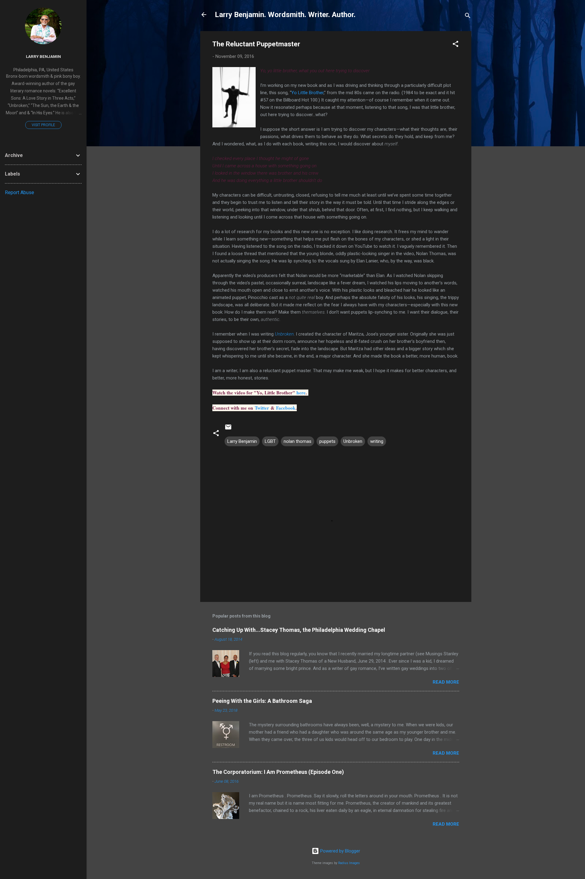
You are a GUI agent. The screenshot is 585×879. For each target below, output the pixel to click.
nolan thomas (297, 441)
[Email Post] (228, 429)
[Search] (467, 16)
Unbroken (284, 334)
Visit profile (43, 125)
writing (376, 441)
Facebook (286, 407)
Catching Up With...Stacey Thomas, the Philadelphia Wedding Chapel (298, 630)
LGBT (270, 441)
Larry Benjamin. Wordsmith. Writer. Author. (285, 14)
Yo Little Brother (307, 92)
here (301, 392)
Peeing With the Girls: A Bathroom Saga (262, 701)
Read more (446, 682)
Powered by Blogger (339, 851)
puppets (327, 441)
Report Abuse (19, 192)
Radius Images (349, 863)
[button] (455, 45)
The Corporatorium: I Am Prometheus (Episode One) (278, 772)
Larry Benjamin (242, 441)
